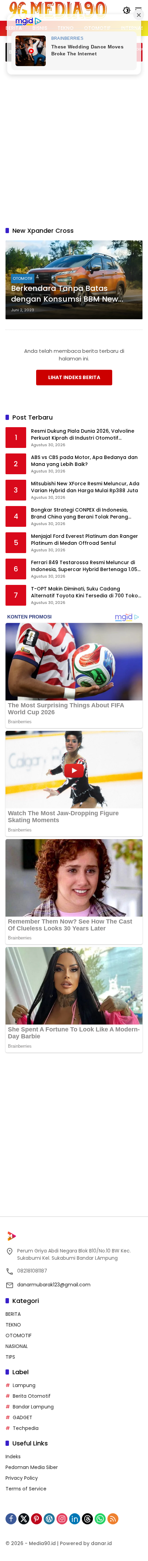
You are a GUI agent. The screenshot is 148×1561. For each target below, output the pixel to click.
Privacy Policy (22, 1478)
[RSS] (112, 1518)
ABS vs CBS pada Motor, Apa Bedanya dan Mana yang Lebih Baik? (84, 461)
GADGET (22, 1417)
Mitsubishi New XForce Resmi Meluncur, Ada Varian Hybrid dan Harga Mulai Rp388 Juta (85, 487)
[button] (127, 10)
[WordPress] (49, 1518)
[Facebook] (11, 1518)
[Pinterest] (36, 1518)
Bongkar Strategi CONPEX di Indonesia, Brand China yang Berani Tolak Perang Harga (79, 513)
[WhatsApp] (100, 1518)
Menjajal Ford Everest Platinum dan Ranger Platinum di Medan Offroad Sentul (84, 540)
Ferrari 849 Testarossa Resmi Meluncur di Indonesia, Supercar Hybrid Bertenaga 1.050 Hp (85, 566)
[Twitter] (23, 1518)
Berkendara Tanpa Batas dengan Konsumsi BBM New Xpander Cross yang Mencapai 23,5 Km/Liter (71, 294)
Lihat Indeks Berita (74, 377)
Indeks (13, 1456)
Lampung (24, 1385)
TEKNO (13, 1324)
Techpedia (26, 1428)
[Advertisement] (74, 142)
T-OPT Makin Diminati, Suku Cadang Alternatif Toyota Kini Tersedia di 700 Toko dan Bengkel (84, 592)
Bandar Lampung (33, 1406)
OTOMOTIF (23, 278)
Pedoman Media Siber (32, 1467)
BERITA (13, 1314)
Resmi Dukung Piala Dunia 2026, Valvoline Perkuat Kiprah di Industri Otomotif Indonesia (82, 434)
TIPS (10, 1356)
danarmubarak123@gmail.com (54, 1284)
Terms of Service (26, 1488)
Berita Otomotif (32, 1396)
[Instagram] (61, 1518)
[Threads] (87, 1518)
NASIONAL (17, 1346)
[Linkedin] (74, 1518)
